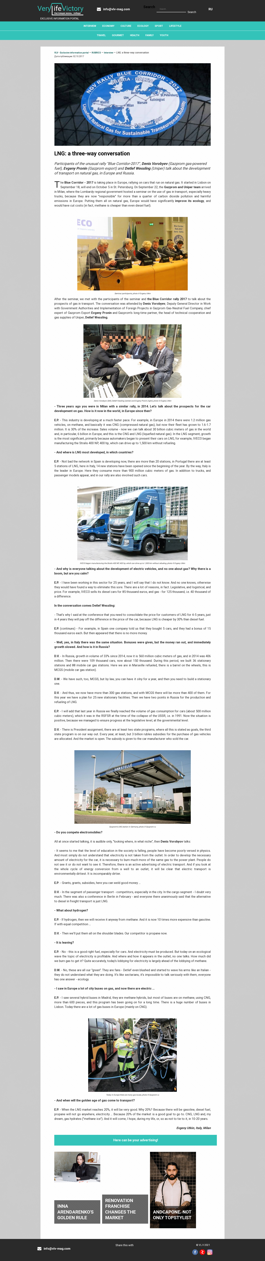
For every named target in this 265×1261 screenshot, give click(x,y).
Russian (211, 9)
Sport (159, 25)
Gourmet (118, 35)
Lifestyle (175, 25)
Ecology (143, 25)
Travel (101, 35)
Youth (164, 35)
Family (149, 35)
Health (134, 35)
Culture (126, 25)
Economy (108, 25)
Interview (90, 25)
